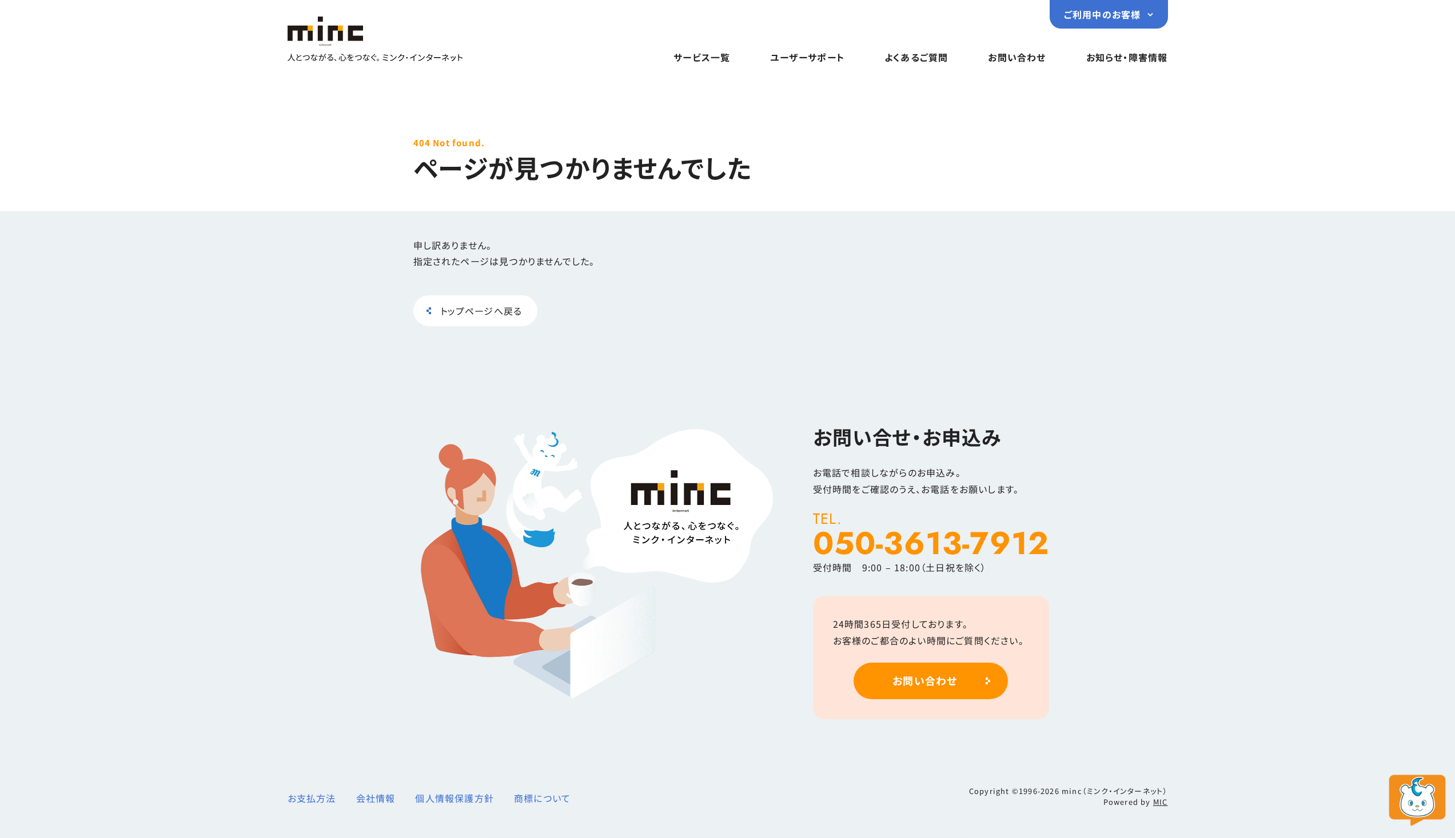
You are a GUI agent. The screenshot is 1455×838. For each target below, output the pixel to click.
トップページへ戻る (481, 311)
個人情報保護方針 (454, 798)
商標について (542, 798)
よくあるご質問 (916, 57)
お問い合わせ (1017, 57)
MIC (1160, 801)
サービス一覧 (701, 57)
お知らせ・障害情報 (1127, 57)
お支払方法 (312, 798)
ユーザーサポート (807, 57)
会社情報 (376, 798)
